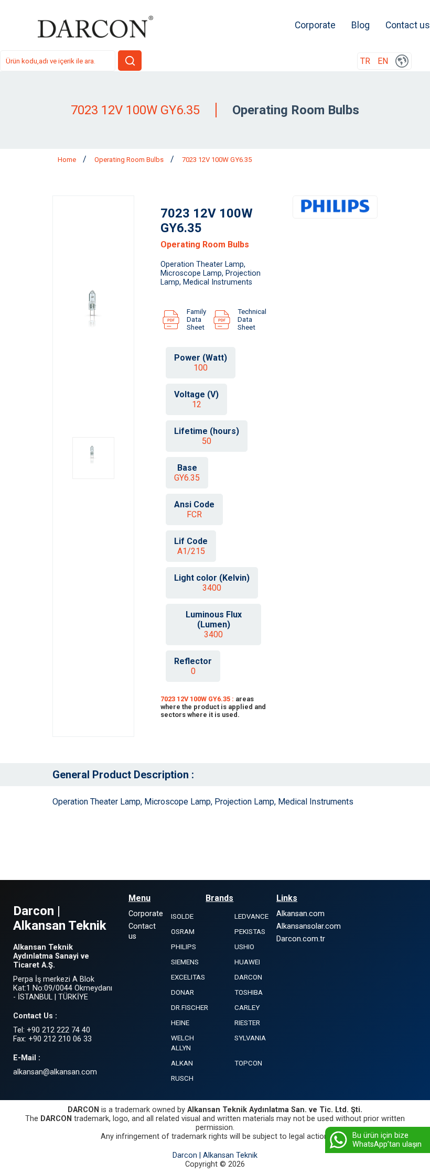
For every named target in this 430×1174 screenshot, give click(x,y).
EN (383, 61)
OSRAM (183, 932)
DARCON (248, 977)
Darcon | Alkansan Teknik (215, 1155)
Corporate (315, 25)
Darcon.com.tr (300, 938)
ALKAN (182, 1063)
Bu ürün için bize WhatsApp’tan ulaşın (387, 1140)
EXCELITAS (188, 977)
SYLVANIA (250, 1038)
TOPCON (248, 1063)
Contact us (407, 25)
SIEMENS (185, 962)
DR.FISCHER (189, 1008)
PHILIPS (183, 947)
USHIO (244, 947)
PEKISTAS (249, 932)
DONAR (182, 992)
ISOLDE (182, 916)
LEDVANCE (251, 916)
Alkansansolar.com (308, 926)
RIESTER (247, 1023)
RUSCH (182, 1078)
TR (365, 61)
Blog (360, 25)
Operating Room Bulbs (129, 160)
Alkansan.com (300, 913)
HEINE (180, 1023)
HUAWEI (247, 962)
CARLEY (247, 1008)
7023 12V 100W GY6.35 (217, 160)
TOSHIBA (248, 992)
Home (68, 160)
